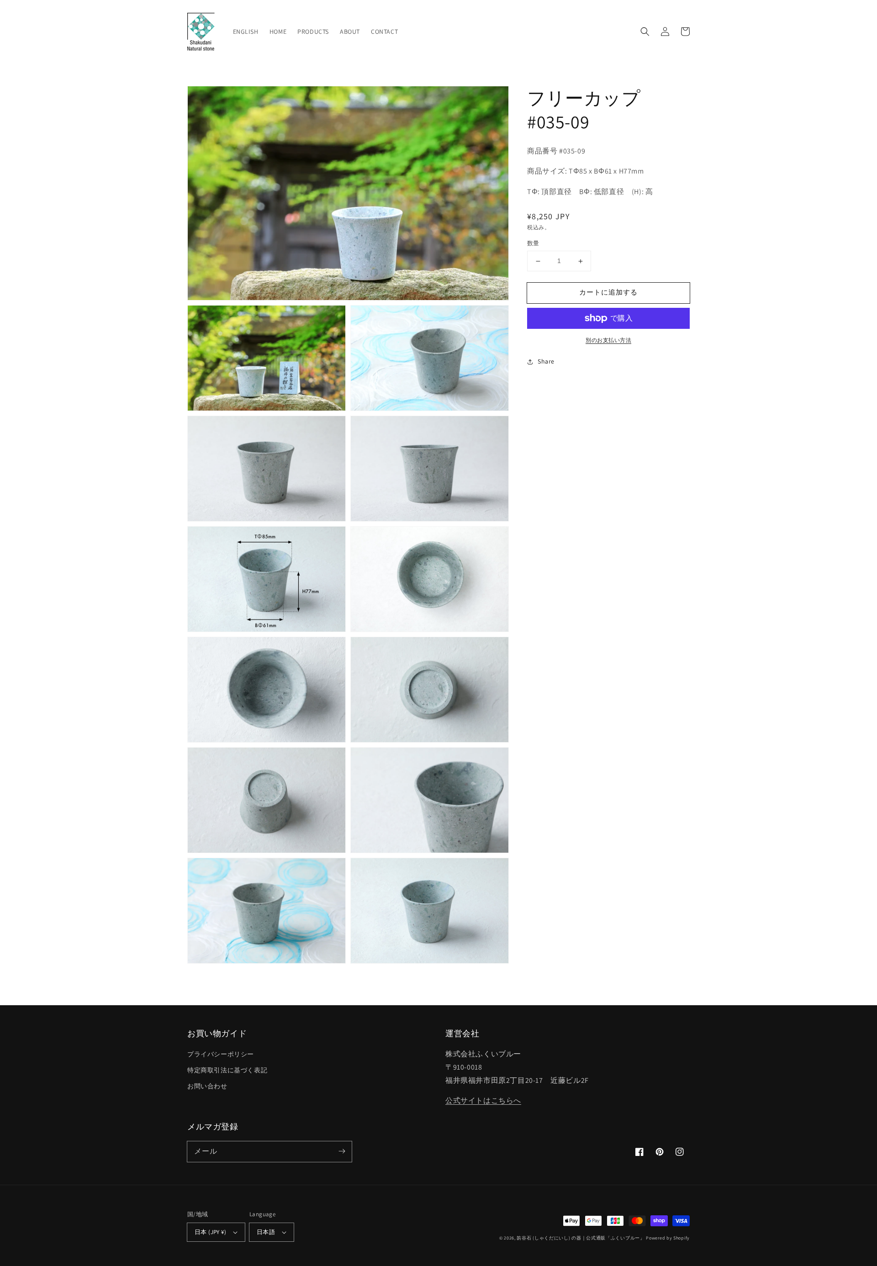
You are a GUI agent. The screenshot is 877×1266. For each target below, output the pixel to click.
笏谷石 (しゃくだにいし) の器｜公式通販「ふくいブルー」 (581, 1238)
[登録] (342, 1151)
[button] (645, 31)
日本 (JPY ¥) (210, 1232)
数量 (533, 244)
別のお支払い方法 (608, 340)
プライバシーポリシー (220, 1054)
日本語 (266, 1232)
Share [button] (546, 361)
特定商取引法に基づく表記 (227, 1070)
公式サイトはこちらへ (483, 1100)
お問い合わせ (207, 1086)
